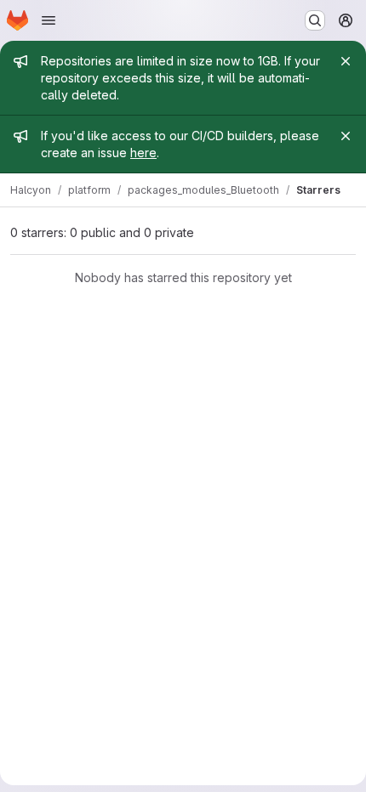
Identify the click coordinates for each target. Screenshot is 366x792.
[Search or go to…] (315, 20)
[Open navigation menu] (48, 20)
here (143, 152)
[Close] (345, 61)
